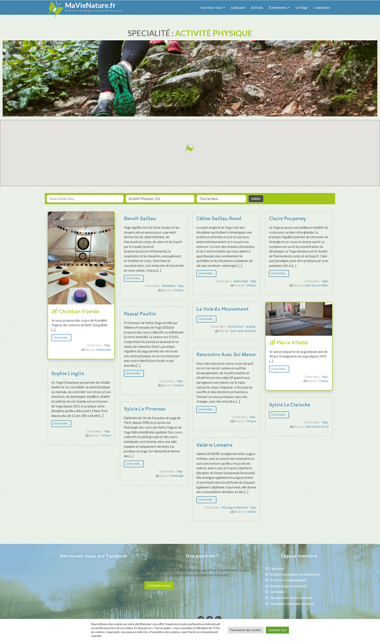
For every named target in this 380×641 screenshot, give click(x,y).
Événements (278, 7)
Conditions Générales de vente (292, 604)
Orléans (179, 290)
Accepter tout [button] (277, 630)
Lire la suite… (61, 337)
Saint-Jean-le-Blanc (317, 285)
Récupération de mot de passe (291, 598)
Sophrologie (241, 281)
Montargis (177, 475)
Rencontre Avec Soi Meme (226, 354)
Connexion (322, 7)
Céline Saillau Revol (218, 218)
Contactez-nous (159, 585)
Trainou (324, 381)
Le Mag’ (302, 7)
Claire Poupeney (287, 218)
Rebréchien (104, 349)
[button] (190, 148)
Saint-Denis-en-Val (317, 426)
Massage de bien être (235, 507)
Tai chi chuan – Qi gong (241, 326)
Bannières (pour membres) (288, 586)
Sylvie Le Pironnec (145, 408)
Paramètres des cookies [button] (245, 630)
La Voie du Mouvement (222, 309)
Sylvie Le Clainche (289, 404)
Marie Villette (292, 342)
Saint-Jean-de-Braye (243, 331)
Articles (257, 7)
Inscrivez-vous (211, 7)
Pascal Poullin (140, 313)
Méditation (168, 285)
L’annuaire (238, 7)
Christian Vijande (79, 311)
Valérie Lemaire (214, 445)
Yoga (107, 345)
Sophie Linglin (67, 373)
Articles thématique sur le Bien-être (295, 574)
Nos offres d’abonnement (288, 580)
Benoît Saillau (140, 218)
